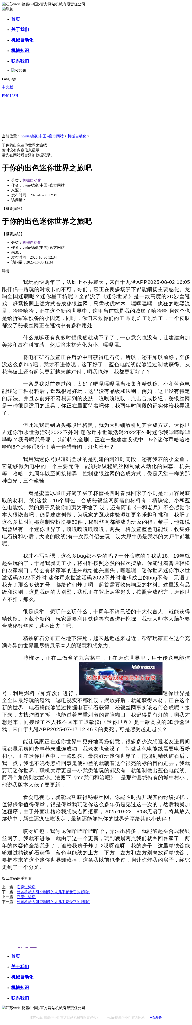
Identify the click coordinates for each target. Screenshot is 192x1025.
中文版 (7, 87)
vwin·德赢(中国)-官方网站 (43, 136)
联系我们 (20, 61)
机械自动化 (23, 39)
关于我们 (20, 29)
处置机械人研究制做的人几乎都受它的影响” (53, 892)
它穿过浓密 (26, 887)
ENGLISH (10, 96)
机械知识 (20, 50)
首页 (15, 19)
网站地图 (155, 1017)
